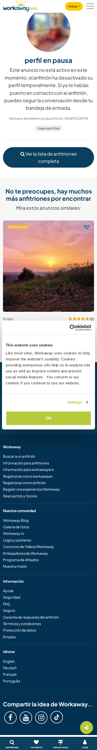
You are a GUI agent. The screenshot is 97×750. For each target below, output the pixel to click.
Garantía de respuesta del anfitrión (31, 617)
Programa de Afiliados (21, 559)
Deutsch (10, 667)
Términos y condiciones (22, 623)
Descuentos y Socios (20, 496)
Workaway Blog (16, 520)
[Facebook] (10, 717)
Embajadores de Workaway (25, 553)
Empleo (9, 637)
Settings (74, 402)
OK (48, 418)
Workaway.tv (13, 533)
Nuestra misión (15, 566)
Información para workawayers (28, 469)
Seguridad (11, 597)
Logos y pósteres (17, 540)
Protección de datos (19, 630)
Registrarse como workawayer (28, 476)
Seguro (9, 610)
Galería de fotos (16, 527)
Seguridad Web (49, 128)
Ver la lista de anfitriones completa (51, 157)
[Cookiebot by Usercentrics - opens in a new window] (69, 327)
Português (11, 681)
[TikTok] (56, 717)
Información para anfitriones (26, 463)
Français (10, 674)
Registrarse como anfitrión (24, 482)
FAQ (6, 604)
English (9, 661)
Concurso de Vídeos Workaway (28, 546)
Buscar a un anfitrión (19, 456)
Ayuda (8, 590)
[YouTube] (26, 717)
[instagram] (41, 717)
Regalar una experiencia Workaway (31, 489)
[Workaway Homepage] (20, 5)
